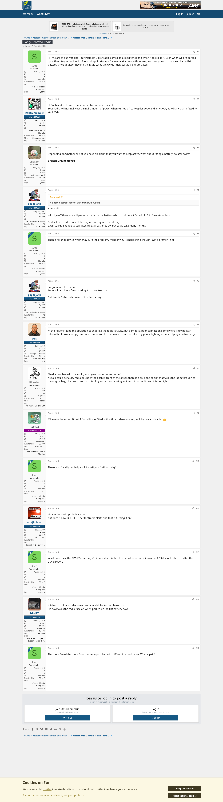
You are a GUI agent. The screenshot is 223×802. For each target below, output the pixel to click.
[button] (198, 14)
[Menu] (28, 14)
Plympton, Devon (37, 353)
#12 (197, 552)
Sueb (27, 46)
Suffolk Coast (39, 537)
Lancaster (40, 441)
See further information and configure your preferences (55, 795)
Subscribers (103, 34)
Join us (69, 717)
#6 (198, 281)
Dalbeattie (40, 628)
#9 (198, 413)
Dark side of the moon (35, 221)
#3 (198, 147)
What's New (43, 14)
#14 (197, 648)
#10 (197, 461)
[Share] (194, 51)
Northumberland (37, 175)
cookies (47, 789)
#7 (198, 324)
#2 (198, 99)
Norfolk (41, 79)
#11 (197, 508)
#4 (198, 190)
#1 (198, 51)
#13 (197, 599)
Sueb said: (55, 197)
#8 (198, 368)
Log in (157, 717)
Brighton (41, 395)
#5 (198, 233)
